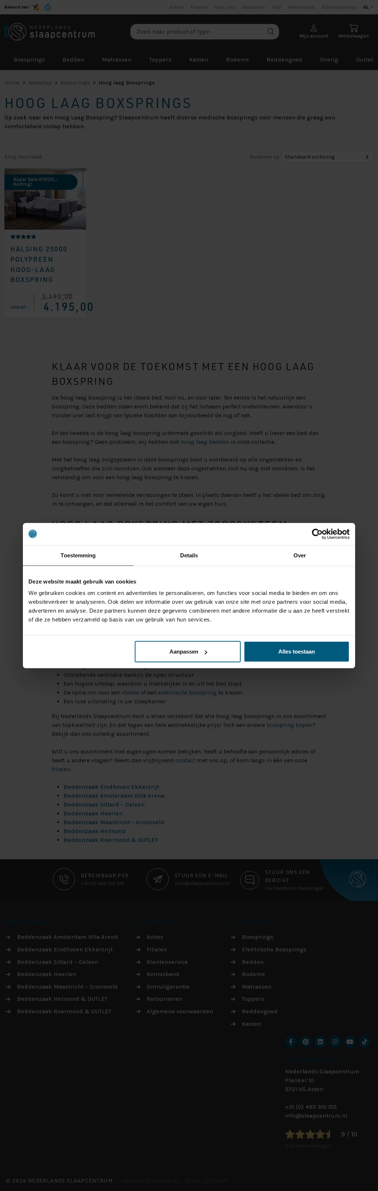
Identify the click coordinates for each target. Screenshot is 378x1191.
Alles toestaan (296, 651)
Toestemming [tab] (78, 555)
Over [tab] (299, 555)
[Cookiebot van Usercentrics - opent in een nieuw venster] (317, 533)
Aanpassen (183, 651)
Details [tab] (189, 555)
